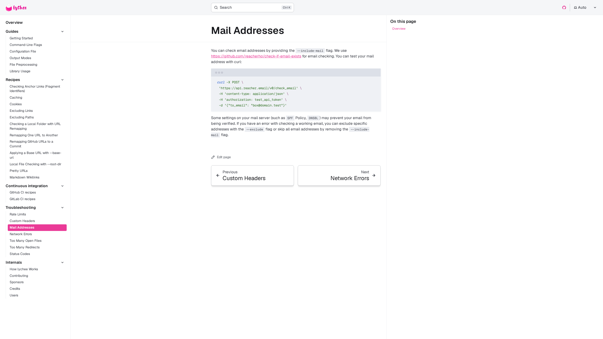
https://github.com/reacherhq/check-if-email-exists (256, 56)
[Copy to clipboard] (375, 82)
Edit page (224, 157)
